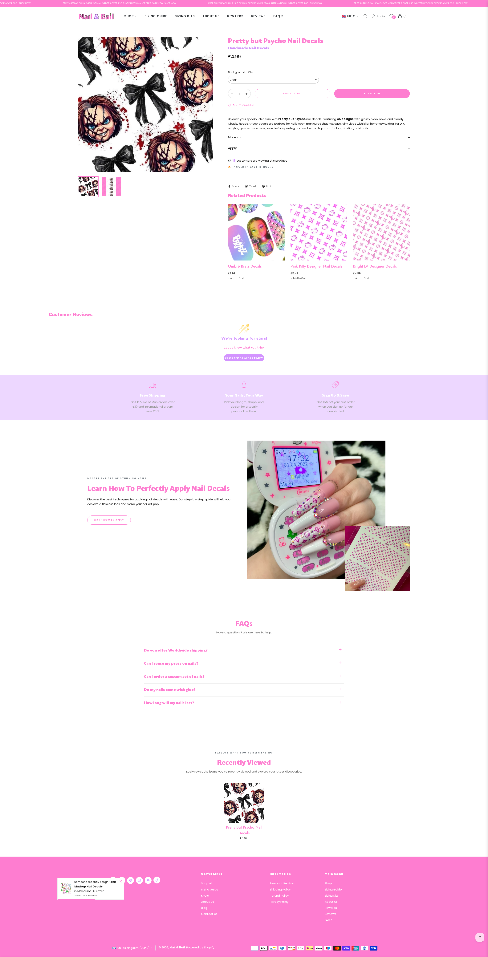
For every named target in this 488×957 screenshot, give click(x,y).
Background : (242, 72)
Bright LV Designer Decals (375, 266)
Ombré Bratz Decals (245, 266)
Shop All (206, 883)
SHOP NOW (137, 3)
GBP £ (351, 16)
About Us (207, 902)
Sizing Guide (209, 889)
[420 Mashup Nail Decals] (66, 888)
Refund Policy (279, 896)
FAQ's (205, 896)
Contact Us (209, 914)
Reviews (330, 914)
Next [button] (205, 106)
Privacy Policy (279, 902)
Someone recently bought (92, 882)
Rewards (331, 908)
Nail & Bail (177, 947)
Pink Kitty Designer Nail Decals (316, 266)
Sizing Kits (332, 896)
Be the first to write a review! (244, 358)
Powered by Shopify (200, 947)
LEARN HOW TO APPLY (109, 520)
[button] (365, 16)
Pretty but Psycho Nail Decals (244, 830)
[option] (145, 104)
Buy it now (372, 93)
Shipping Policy (280, 889)
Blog (204, 908)
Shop (328, 883)
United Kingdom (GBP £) (133, 948)
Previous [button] (86, 106)
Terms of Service (282, 883)
